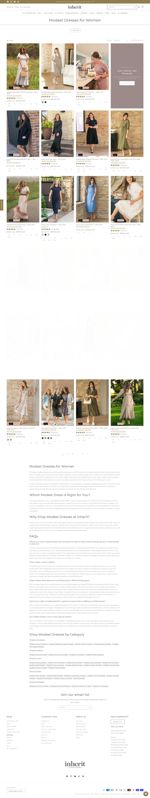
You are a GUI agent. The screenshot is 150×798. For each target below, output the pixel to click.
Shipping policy (125, 794)
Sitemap (44, 735)
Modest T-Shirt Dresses (96, 675)
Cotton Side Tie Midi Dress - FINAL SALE (89, 224)
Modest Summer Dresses (58, 654)
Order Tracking (46, 726)
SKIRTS (9, 737)
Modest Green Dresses (92, 662)
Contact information (137, 794)
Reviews (44, 737)
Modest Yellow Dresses (38, 667)
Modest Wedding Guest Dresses (61, 644)
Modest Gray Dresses (111, 665)
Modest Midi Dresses (55, 675)
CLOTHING (10, 729)
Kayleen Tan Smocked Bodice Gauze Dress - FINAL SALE (125, 428)
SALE (8, 746)
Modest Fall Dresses (76, 654)
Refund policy (95, 794)
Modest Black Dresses (37, 662)
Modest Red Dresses (37, 665)
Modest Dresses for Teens (81, 686)
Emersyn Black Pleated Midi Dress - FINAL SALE (91, 159)
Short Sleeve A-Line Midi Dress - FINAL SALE (21, 295)
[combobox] (122, 7)
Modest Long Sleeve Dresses (75, 675)
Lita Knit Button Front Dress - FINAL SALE (89, 92)
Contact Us (45, 721)
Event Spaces (80, 726)
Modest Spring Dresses (38, 654)
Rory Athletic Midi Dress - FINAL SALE (53, 428)
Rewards (10, 7)
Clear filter (76, 30)
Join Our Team (81, 729)
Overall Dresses (79, 678)
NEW (8, 724)
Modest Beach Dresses (102, 644)
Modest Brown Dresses (55, 665)
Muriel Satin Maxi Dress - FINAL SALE (53, 159)
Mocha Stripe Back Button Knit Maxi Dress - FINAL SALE (125, 296)
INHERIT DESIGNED (13, 732)
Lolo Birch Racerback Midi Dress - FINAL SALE (56, 92)
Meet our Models (82, 732)
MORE (9, 743)
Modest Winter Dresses (95, 654)
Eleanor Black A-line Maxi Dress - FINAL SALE (91, 361)
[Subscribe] (89, 707)
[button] (40, 13)
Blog (17, 7)
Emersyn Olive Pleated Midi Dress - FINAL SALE (91, 428)
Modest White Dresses (56, 662)
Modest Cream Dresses (93, 665)
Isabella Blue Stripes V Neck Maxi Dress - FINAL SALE (22, 92)
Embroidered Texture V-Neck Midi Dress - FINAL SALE (126, 362)
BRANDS (10, 740)
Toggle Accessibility (48, 740)
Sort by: (109, 40)
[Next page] (87, 454)
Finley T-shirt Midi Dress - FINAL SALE (53, 224)
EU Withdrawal (46, 743)
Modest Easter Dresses (83, 644)
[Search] (135, 7)
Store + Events (81, 724)
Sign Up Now (127, 83)
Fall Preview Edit (12, 721)
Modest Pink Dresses (110, 662)
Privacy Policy (46, 732)
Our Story (79, 721)
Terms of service (114, 794)
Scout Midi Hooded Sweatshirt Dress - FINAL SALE (21, 159)
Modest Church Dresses (38, 644)
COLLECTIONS (12, 726)
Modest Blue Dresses (74, 662)
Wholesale (79, 735)
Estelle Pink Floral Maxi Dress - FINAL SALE (21, 224)
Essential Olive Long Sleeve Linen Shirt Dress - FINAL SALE (126, 159)
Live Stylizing (25, 7)
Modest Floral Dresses (56, 667)
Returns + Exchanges (48, 729)
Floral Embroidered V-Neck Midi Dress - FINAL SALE (126, 225)
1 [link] (62, 454)
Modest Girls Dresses (100, 686)
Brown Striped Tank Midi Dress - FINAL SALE (55, 295)
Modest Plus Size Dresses (39, 686)
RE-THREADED (12, 748)
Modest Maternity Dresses (60, 686)
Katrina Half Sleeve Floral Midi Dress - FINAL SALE (57, 361)
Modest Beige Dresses (74, 665)
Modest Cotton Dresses (63, 678)
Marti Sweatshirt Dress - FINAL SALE (19, 361)
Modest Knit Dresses (45, 678)
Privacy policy (104, 794)
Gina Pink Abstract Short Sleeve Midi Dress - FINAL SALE (21, 428)
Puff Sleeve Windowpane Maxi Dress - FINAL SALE (90, 296)
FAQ (42, 724)
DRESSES (10, 735)
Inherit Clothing (84, 794)
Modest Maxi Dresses (37, 675)
